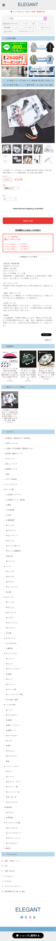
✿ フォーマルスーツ (13, 833)
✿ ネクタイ (10, 751)
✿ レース (9, 679)
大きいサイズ (46, 27)
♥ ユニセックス (9, 638)
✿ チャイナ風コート (13, 546)
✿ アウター (10, 582)
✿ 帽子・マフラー (12, 725)
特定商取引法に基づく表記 (15, 891)
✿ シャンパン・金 (12, 792)
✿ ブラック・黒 (12, 787)
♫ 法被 (6, 474)
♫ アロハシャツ (9, 459)
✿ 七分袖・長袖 (12, 700)
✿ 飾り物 (9, 556)
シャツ (16, 27)
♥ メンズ (7, 566)
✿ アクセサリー (12, 715)
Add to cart (28, 220)
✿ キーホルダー (12, 736)
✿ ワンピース (11, 530)
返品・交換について (12, 861)
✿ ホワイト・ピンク (13, 782)
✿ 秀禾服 (9, 818)
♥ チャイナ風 (9, 489)
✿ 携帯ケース (11, 730)
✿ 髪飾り (9, 720)
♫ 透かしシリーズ (10, 464)
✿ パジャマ (10, 561)
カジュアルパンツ (30, 27)
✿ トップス (10, 525)
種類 (4, 185)
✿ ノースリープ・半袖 (14, 694)
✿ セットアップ (12, 535)
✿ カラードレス (12, 802)
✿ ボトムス (10, 541)
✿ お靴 (8, 592)
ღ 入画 (8, 515)
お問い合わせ (10, 871)
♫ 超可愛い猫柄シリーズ (13, 453)
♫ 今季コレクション (11, 443)
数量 (4, 195)
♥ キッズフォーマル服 (12, 823)
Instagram (9, 876)
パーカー (25, 24)
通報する (48, 340)
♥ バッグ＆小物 (9, 705)
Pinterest (8, 881)
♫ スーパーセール (10, 484)
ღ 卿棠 (8, 505)
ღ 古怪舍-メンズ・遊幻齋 (15, 500)
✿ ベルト (9, 741)
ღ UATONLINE (11, 643)
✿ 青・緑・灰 (11, 797)
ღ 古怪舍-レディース (13, 494)
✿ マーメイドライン (13, 669)
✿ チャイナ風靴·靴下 (13, 551)
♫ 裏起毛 (7, 848)
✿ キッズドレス (12, 828)
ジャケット (42, 24)
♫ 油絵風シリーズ (10, 469)
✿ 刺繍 (8, 674)
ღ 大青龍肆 (10, 510)
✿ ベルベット (11, 684)
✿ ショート (10, 659)
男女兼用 (7, 27)
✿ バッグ (9, 710)
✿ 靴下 (8, 746)
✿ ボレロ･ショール (13, 838)
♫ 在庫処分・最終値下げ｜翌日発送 (17, 438)
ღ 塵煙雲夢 (10, 520)
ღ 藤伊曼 (9, 648)
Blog (6, 866)
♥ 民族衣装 (8, 807)
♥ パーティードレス (11, 766)
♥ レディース (9, 597)
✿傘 (7, 761)
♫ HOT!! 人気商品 (10, 479)
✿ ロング (9, 664)
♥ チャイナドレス (10, 653)
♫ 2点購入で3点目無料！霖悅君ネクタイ (19, 448)
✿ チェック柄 (11, 689)
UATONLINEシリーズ (26, 31)
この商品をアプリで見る (28, 257)
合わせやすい (9, 31)
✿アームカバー (11, 756)
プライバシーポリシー (13, 886)
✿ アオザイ (10, 812)
